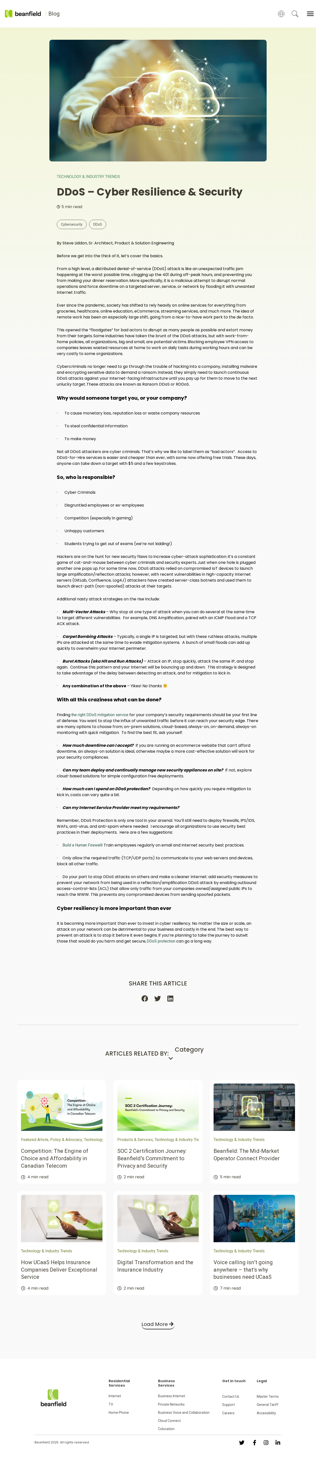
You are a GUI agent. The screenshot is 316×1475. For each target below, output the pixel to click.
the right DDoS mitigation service (99, 714)
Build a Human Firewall (81, 845)
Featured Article (34, 1139)
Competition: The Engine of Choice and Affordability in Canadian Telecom (54, 1158)
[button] (310, 13)
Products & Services (135, 1139)
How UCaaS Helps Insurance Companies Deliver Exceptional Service (59, 1269)
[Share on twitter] (158, 998)
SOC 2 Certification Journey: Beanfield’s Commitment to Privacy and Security (151, 1158)
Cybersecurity (71, 224)
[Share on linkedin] (171, 998)
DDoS (97, 224)
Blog (54, 14)
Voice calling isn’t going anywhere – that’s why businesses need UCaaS (243, 1269)
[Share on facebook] (145, 998)
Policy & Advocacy (66, 1139)
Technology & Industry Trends (88, 176)
